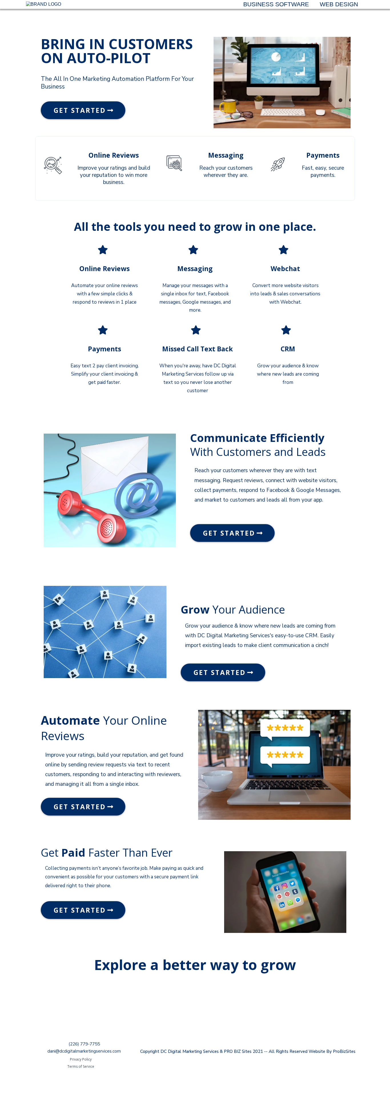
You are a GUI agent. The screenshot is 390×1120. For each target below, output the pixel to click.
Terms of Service (80, 1066)
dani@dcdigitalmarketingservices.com (84, 1051)
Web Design (339, 4)
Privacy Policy (81, 1059)
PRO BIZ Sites (238, 1051)
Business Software (276, 4)
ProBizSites (344, 1051)
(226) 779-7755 (84, 1044)
